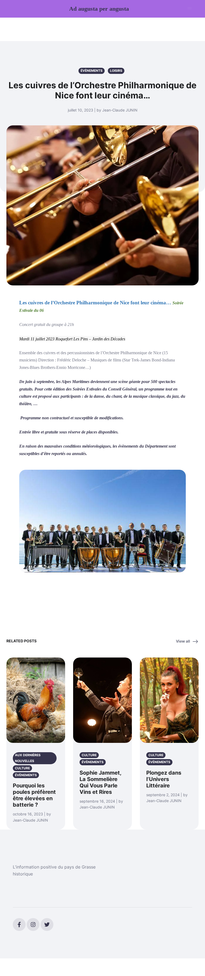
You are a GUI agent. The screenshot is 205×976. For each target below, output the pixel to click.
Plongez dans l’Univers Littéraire (163, 779)
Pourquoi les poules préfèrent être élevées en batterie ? (34, 795)
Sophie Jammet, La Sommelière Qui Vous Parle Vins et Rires (100, 782)
